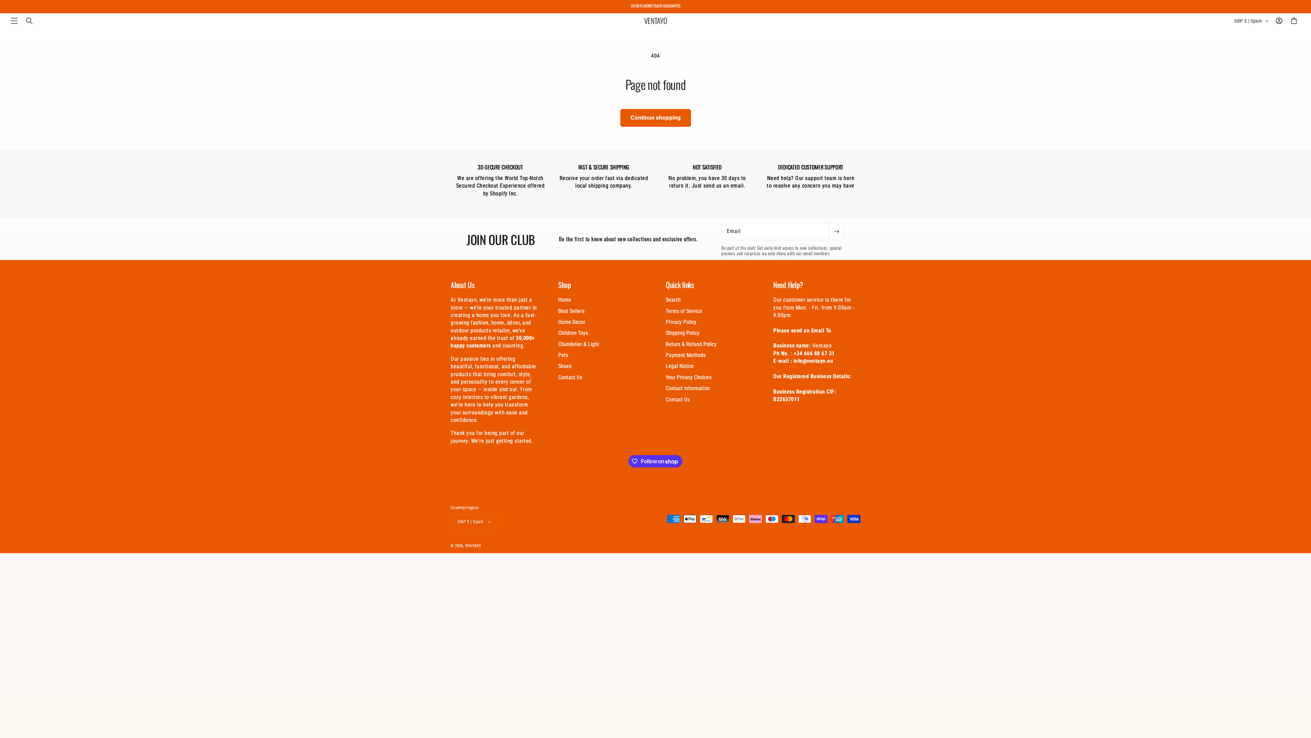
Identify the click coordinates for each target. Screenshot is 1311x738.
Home (564, 300)
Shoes (565, 366)
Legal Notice (680, 366)
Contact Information (688, 388)
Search (673, 300)
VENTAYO (473, 546)
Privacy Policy (681, 322)
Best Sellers (571, 311)
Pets (563, 355)
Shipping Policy (683, 333)
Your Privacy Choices (688, 377)
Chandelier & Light (578, 344)
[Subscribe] (836, 231)
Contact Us (570, 377)
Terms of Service (684, 311)
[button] (14, 20)
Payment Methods (686, 355)
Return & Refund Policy (691, 344)
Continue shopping (656, 118)
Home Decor (571, 322)
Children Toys (573, 333)
